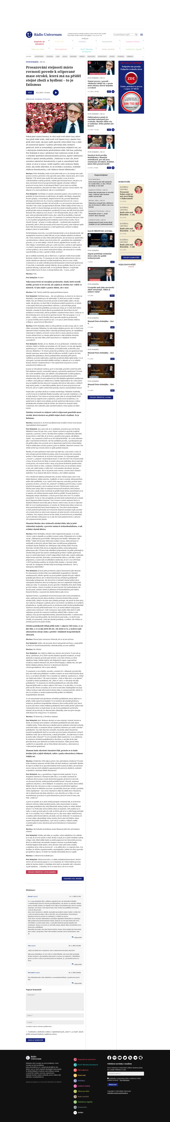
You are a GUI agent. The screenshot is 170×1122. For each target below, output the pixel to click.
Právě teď (63, 43)
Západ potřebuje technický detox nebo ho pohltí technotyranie (100, 256)
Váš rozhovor (61, 49)
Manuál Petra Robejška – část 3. (101, 354)
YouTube (120, 1058)
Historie (73, 56)
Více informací (124, 1080)
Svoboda (121, 56)
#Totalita (46, 99)
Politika (50, 56)
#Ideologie (30, 99)
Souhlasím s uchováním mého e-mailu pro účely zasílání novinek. (124, 1079)
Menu (141, 34)
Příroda (130, 56)
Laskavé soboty (134, 43)
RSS (130, 1058)
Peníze (112, 56)
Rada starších (111, 50)
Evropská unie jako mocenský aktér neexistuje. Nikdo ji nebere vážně (101, 289)
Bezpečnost (102, 56)
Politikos (87, 43)
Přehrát (56, 93)
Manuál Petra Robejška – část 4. (101, 322)
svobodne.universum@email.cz (117, 1093)
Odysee (141, 1058)
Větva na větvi (40, 50)
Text (109, 91)
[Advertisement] (85, 14)
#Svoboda (38, 99)
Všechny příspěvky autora (100, 397)
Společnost (39, 56)
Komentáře (111, 43)
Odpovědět (78, 937)
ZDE (131, 78)
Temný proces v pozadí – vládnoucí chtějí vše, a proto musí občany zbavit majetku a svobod (100, 84)
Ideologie (91, 56)
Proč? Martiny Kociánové (87, 50)
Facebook (109, 1058)
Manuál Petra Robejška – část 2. (101, 385)
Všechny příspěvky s (42, 872)
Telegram (135, 1058)
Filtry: (28, 56)
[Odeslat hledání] (136, 35)
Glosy (65, 56)
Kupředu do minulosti (40, 43)
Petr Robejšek (32, 62)
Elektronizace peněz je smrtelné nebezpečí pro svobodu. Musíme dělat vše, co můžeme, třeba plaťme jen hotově (101, 121)
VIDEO (112, 295)
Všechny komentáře (131, 257)
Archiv (80, 1112)
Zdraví (82, 56)
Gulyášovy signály (134, 50)
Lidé (57, 56)
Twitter (125, 1058)
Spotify (114, 1058)
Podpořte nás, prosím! (73, 879)
